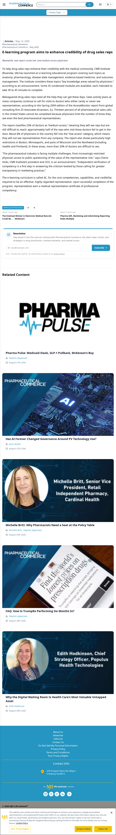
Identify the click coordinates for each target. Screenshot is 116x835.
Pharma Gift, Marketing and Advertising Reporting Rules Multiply (27, 217)
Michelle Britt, (15, 530)
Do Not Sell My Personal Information (58, 745)
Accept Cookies (84, 829)
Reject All (103, 829)
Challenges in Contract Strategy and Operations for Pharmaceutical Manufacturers (85, 217)
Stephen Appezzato (18, 358)
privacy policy (59, 254)
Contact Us (58, 742)
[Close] (111, 812)
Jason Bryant (15, 444)
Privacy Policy (58, 749)
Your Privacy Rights (58, 755)
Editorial (58, 738)
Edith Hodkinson (16, 706)
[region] (58, 821)
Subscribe (99, 247)
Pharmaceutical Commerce (15, 44)
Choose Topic (55, 12)
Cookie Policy (22, 823)
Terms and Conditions (58, 752)
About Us (58, 732)
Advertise (58, 735)
